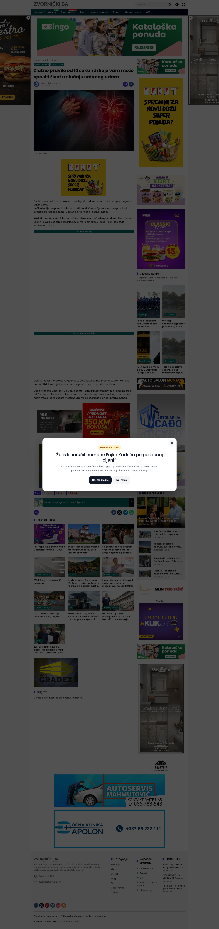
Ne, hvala (121, 480)
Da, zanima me (100, 480)
